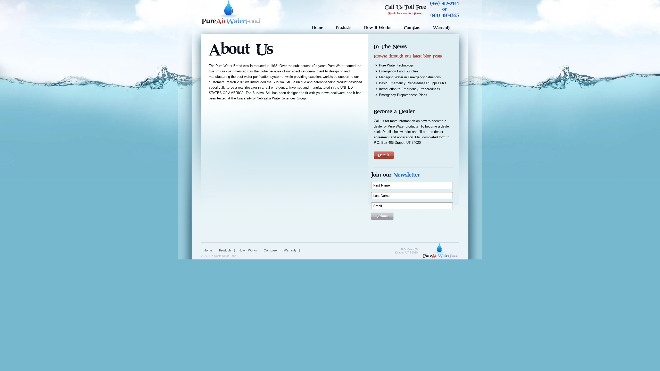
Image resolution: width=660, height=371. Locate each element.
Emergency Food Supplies (398, 71)
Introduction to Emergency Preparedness (409, 89)
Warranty (441, 27)
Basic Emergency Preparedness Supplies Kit (412, 83)
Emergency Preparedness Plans (403, 95)
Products (343, 27)
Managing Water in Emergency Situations (410, 77)
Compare (412, 27)
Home (317, 27)
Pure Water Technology (396, 65)
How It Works (377, 27)
